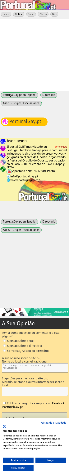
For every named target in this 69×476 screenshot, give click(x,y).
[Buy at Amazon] (34, 316)
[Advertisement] (34, 54)
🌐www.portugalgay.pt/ (23, 180)
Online (19, 14)
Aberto (43, 14)
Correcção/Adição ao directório (27, 351)
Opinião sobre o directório (24, 346)
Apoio (31, 14)
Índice (6, 14)
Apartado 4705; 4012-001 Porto (33, 171)
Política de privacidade (53, 422)
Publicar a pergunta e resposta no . (33, 405)
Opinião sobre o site (20, 341)
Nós (54, 14)
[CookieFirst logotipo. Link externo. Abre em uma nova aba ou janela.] (4, 426)
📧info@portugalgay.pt (22, 176)
